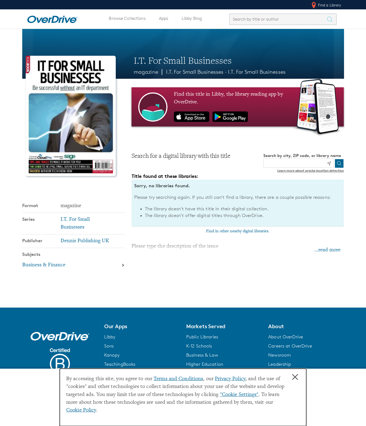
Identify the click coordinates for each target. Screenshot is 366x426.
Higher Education (204, 364)
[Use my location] (329, 163)
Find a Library (329, 5)
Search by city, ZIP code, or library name (302, 155)
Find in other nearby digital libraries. (237, 231)
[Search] (339, 163)
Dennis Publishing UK (85, 241)
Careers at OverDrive (290, 346)
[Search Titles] (331, 19)
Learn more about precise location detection (310, 171)
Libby (109, 336)
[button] (142, 326)
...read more (327, 250)
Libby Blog (192, 18)
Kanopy (112, 355)
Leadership (279, 364)
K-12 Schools (199, 346)
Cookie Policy (81, 410)
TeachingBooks (120, 364)
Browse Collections (127, 18)
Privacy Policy (230, 379)
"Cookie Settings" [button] (239, 394)
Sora (109, 346)
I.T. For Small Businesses (257, 72)
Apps (164, 18)
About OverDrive (285, 336)
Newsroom (279, 355)
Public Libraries (202, 336)
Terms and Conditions (178, 379)
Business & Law (202, 355)
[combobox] (278, 19)
